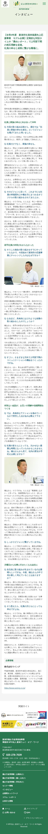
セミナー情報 (7, 786)
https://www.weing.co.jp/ (14, 688)
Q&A (28, 812)
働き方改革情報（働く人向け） (14, 778)
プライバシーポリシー (34, 818)
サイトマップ (32, 809)
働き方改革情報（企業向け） (13, 774)
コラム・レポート (9, 797)
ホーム (7, 809)
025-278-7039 (14, 754)
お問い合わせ (10, 812)
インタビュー (7, 789)
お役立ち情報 (7, 801)
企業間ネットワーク (10, 793)
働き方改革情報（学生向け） (13, 782)
